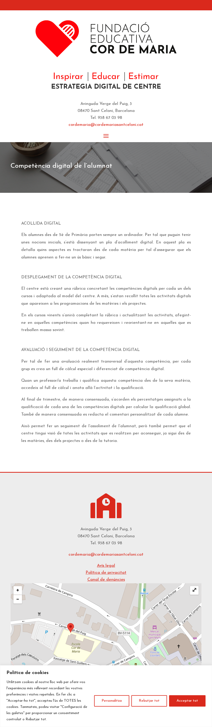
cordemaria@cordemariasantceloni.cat (106, 555)
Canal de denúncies (106, 580)
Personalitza (112, 701)
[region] (106, 696)
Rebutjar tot (149, 701)
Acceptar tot (187, 701)
